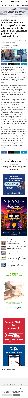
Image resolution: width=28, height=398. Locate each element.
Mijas (17, 5)
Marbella (11, 5)
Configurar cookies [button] (6, 395)
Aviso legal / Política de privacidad (11, 381)
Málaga (3, 5)
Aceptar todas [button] (16, 395)
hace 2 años (15, 45)
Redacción (7, 45)
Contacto (22, 381)
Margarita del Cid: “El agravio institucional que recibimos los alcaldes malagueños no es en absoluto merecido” (17, 265)
